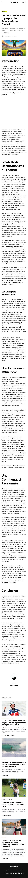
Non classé (9, 799)
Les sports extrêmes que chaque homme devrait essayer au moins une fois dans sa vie (14, 764)
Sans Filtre (14, 2)
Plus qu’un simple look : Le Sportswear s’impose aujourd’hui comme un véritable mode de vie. (13, 843)
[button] (2, 2)
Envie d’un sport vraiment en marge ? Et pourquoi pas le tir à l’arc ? (13, 804)
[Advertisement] (14, 112)
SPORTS (6, 873)
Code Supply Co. (20, 870)
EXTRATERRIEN (9, 717)
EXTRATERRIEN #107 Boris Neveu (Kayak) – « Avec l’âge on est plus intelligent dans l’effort (14, 723)
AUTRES (4, 11)
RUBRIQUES (13, 873)
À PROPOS (21, 873)
